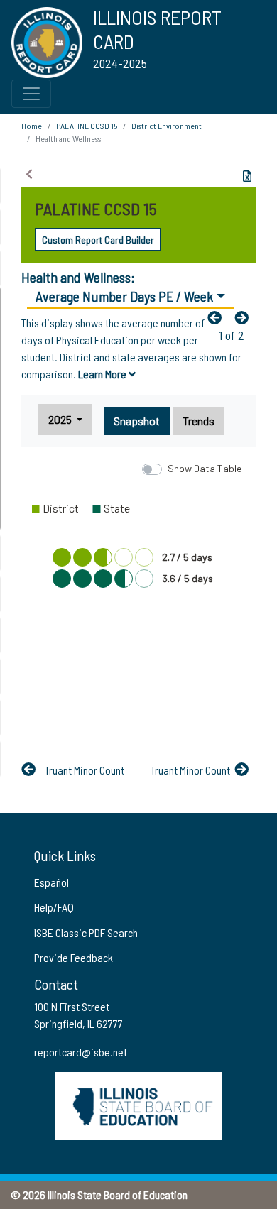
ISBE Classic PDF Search (86, 932)
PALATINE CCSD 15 (86, 126)
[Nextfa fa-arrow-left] (245, 317)
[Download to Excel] (247, 176)
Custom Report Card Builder (98, 240)
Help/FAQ (54, 907)
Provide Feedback (73, 957)
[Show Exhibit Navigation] (29, 174)
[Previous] (218, 317)
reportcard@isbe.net (80, 1051)
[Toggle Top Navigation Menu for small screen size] (31, 94)
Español (51, 882)
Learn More (103, 374)
